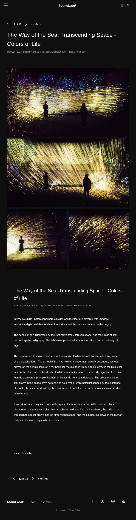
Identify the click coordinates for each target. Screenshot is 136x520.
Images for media (23, 453)
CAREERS (46, 502)
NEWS (32, 502)
